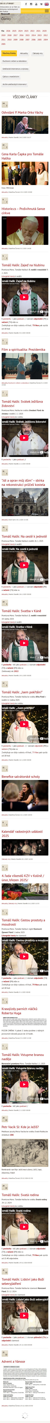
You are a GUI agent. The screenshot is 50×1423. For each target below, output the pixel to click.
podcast (20, 319)
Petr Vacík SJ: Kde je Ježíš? (20, 1127)
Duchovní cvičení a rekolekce (18, 383)
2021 (38, 31)
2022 (32, 31)
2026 (8, 31)
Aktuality (5, 137)
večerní (5, 322)
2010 (9, 39)
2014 (33, 35)
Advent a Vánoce (13, 1361)
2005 (39, 39)
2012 (45, 35)
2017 (15, 35)
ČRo (44, 1337)
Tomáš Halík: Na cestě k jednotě (24, 536)
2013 (39, 35)
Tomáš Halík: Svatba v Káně (21, 611)
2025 (14, 31)
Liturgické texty (8, 276)
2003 (3, 44)
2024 (20, 31)
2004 (45, 39)
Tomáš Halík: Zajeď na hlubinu (23, 265)
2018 (9, 35)
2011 (3, 39)
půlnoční (38, 1337)
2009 (15, 39)
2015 (27, 35)
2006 (33, 39)
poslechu (7, 319)
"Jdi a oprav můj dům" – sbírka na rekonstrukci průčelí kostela (23, 482)
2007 (27, 39)
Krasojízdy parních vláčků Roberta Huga (19, 1011)
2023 (26, 31)
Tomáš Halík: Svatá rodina (20, 1195)
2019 (3, 35)
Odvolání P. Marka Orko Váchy (22, 112)
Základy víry (6, 859)
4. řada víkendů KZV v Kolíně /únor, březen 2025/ (23, 878)
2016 (21, 35)
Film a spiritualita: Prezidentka (23, 349)
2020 (44, 31)
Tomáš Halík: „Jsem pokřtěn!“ (22, 692)
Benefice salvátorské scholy (21, 776)
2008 (21, 39)
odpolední (41, 664)
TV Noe (35, 325)
